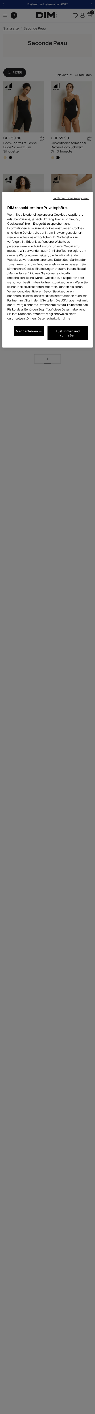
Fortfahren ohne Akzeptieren (71, 198)
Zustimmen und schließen (67, 333)
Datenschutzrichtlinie (54, 318)
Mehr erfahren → (29, 331)
